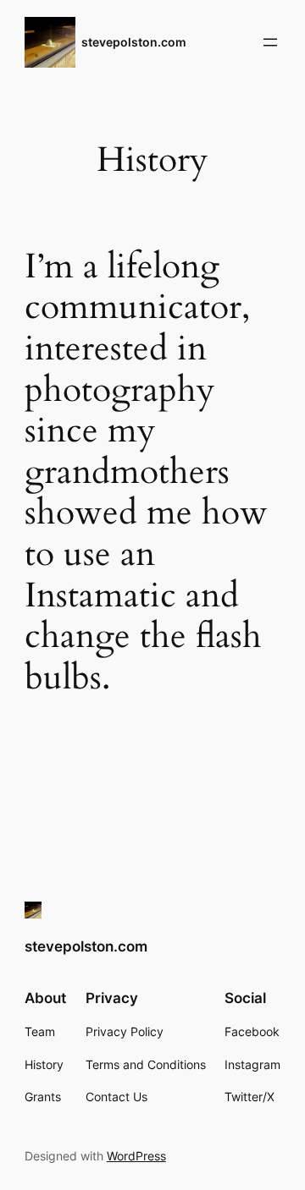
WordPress (136, 1156)
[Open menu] (270, 42)
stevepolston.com (133, 42)
